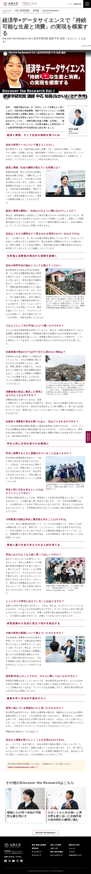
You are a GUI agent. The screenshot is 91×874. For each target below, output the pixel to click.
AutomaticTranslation (88, 437)
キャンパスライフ (56, 855)
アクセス (19, 857)
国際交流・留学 (74, 845)
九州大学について (75, 855)
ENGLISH (77, 4)
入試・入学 (54, 848)
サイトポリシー (37, 852)
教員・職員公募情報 (39, 845)
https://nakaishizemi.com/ (21, 767)
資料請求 (35, 848)
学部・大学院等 (55, 845)
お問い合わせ (9, 857)
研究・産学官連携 (56, 852)
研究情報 (36, 10)
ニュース (72, 848)
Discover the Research (51, 10)
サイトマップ (36, 855)
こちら (32, 731)
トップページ (7, 10)
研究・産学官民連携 (22, 10)
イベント (72, 852)
